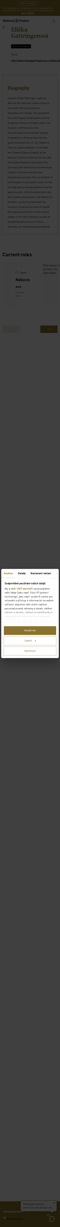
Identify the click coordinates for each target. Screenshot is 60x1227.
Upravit (28, 641)
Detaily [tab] (22, 573)
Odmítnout (30, 651)
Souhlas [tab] (8, 573)
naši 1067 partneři (22, 588)
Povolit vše (30, 630)
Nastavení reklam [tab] (41, 573)
